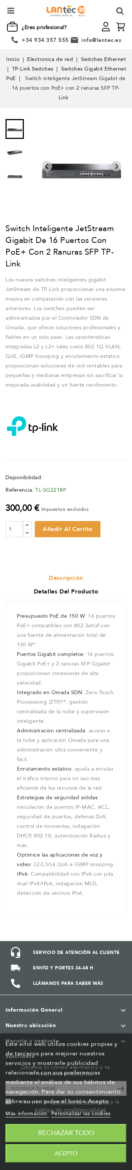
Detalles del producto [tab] (66, 592)
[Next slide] (116, 166)
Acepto (66, 1153)
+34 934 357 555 (45, 40)
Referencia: (20, 490)
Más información (27, 1113)
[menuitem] (15, 129)
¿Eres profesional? (44, 27)
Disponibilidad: (24, 477)
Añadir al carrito (68, 529)
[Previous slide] (47, 166)
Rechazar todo (66, 1133)
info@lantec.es (101, 40)
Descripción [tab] (66, 578)
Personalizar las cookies (81, 1113)
